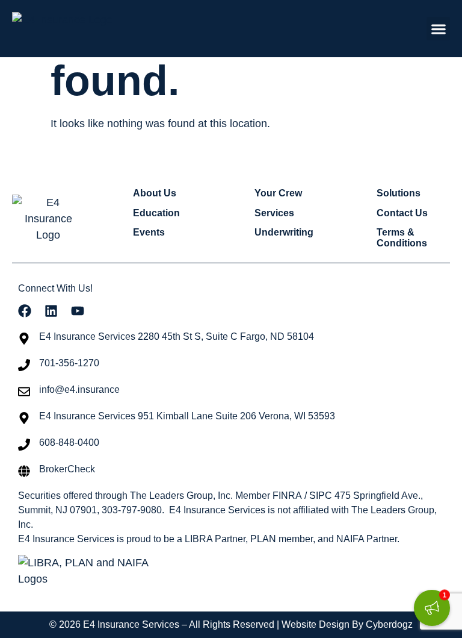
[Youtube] (77, 310)
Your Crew (278, 193)
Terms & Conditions (402, 237)
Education (156, 213)
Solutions (398, 193)
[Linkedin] (51, 310)
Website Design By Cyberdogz (347, 624)
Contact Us (402, 213)
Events (149, 232)
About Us (154, 193)
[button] (438, 28)
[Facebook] (24, 310)
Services (274, 213)
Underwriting (283, 232)
